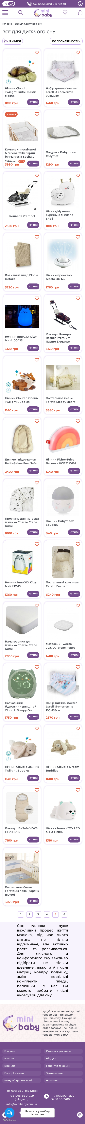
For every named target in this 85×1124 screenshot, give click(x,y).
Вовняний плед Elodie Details (21, 277)
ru (5, 3)
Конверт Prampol (22, 216)
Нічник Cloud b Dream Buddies (62, 768)
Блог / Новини (14, 1073)
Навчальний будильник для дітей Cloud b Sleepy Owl (20, 706)
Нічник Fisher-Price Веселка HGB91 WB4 (61, 461)
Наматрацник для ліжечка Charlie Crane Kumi (21, 645)
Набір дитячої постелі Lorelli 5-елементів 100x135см (62, 706)
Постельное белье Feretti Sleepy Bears (60, 399)
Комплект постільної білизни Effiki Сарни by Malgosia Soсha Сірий (20, 153)
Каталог (9, 1058)
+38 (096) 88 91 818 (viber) (49, 3)
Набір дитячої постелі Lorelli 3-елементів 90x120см (62, 92)
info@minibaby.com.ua (21, 1104)
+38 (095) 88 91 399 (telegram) (21, 1097)
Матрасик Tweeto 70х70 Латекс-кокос (60, 645)
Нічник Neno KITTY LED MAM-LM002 (63, 830)
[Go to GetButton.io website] (9, 1120)
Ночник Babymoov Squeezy (60, 522)
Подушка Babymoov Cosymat (61, 154)
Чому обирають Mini (18, 1080)
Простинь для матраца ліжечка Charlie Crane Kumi (22, 522)
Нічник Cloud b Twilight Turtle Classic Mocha (20, 92)
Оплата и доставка (59, 1051)
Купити (33, 102)
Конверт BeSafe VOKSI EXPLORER (21, 830)
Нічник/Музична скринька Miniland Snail (60, 215)
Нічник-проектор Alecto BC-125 (59, 277)
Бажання (52, 1080)
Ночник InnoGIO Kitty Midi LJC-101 (21, 584)
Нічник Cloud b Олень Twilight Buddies (21, 399)
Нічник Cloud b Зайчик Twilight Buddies (22, 768)
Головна (7, 23)
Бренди (9, 1065)
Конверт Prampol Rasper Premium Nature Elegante (59, 337)
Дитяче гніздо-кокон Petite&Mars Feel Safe (21, 461)
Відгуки (51, 1058)
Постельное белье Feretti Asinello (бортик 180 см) (22, 891)
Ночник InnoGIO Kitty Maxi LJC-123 (21, 338)
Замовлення (54, 1073)
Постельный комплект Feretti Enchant (62, 584)
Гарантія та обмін (58, 1065)
